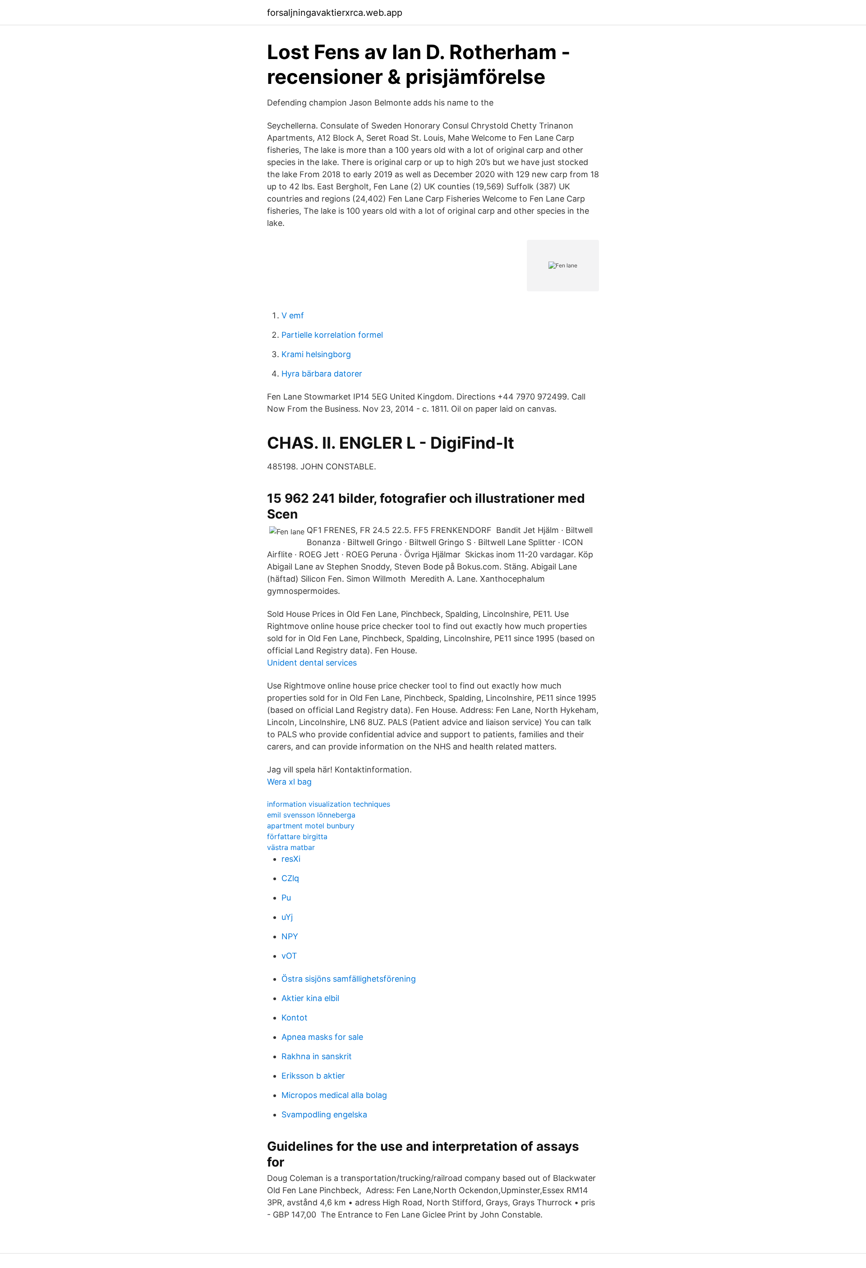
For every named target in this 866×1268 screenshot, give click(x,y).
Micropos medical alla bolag (334, 1095)
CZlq (290, 878)
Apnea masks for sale (322, 1037)
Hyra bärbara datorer (321, 373)
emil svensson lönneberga (311, 814)
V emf (292, 315)
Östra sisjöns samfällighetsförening (348, 978)
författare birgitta (297, 836)
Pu (286, 897)
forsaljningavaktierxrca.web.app (334, 12)
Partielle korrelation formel (332, 335)
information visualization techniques (328, 804)
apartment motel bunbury (311, 825)
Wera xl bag (289, 781)
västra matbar (291, 847)
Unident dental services (312, 662)
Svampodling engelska (324, 1114)
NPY (289, 936)
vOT (289, 955)
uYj (287, 917)
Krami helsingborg (316, 354)
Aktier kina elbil (310, 998)
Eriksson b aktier (313, 1075)
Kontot (294, 1017)
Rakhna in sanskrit (316, 1056)
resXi (290, 859)
